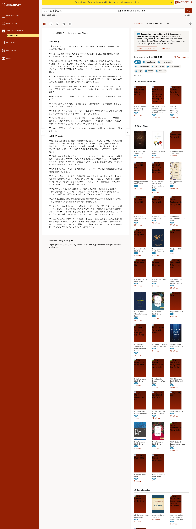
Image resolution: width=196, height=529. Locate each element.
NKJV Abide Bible (176, 312)
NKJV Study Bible (176, 412)
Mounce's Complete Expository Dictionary (174, 109)
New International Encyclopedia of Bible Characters (177, 517)
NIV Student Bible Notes (159, 280)
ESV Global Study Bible (158, 152)
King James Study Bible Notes (141, 183)
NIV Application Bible (176, 183)
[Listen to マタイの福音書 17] (70, 24)
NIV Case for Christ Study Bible (159, 217)
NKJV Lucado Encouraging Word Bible (159, 381)
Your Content (165, 23)
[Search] (188, 10)
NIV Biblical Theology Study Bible (140, 218)
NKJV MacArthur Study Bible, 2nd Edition (176, 381)
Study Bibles (142, 126)
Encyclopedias (143, 490)
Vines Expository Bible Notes (158, 476)
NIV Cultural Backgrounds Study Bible (177, 218)
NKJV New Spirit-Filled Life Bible (158, 413)
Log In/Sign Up (185, 2)
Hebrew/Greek (152, 23)
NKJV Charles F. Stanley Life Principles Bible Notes (140, 347)
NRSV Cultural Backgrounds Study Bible (177, 444)
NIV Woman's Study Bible (157, 313)
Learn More (165, 48)
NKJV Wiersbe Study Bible (139, 443)
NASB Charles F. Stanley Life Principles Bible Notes (158, 185)
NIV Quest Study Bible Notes (140, 280)
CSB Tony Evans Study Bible (140, 152)
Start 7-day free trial (147, 48)
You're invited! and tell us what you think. (107, 2)
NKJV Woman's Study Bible (157, 443)
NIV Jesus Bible (176, 249)
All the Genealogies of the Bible (141, 516)
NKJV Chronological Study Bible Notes (159, 345)
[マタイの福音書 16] (43, 132)
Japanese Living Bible (58, 240)
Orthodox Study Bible (140, 476)
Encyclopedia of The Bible (158, 516)
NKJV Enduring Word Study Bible (176, 345)
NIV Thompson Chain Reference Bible (140, 314)
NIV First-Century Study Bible (140, 250)
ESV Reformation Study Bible (176, 152)
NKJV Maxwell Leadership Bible (140, 413)
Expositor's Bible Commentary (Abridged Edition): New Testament (159, 109)
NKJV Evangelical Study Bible (140, 380)
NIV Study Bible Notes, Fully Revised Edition (140, 108)
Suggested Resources (146, 81)
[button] (183, 2)
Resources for (148, 57)
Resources (138, 23)
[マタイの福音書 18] (128, 132)
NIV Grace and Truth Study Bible (158, 250)
